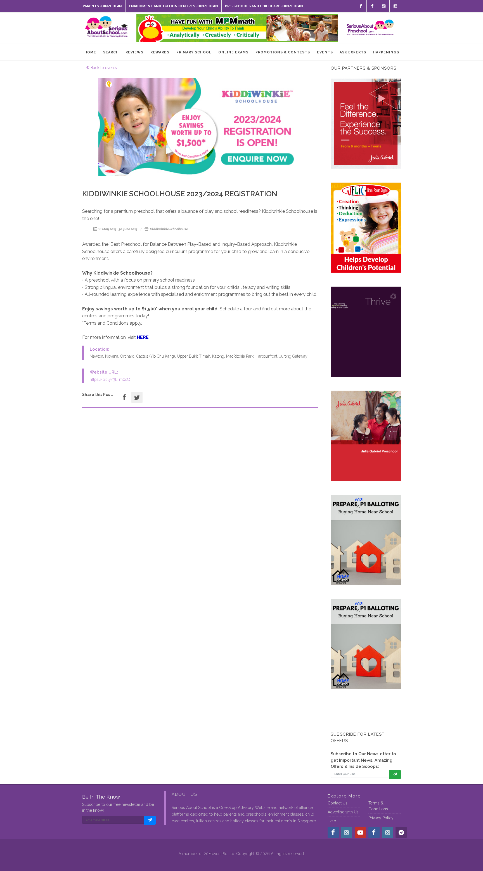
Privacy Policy (381, 818)
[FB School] (360, 6)
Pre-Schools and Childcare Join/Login (264, 6)
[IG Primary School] (395, 6)
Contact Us (337, 803)
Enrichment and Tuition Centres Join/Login (173, 6)
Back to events (104, 67)
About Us (184, 794)
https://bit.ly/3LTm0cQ (110, 379)
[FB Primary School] (372, 6)
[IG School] (383, 6)
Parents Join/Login (102, 6)
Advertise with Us (343, 812)
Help (332, 821)
